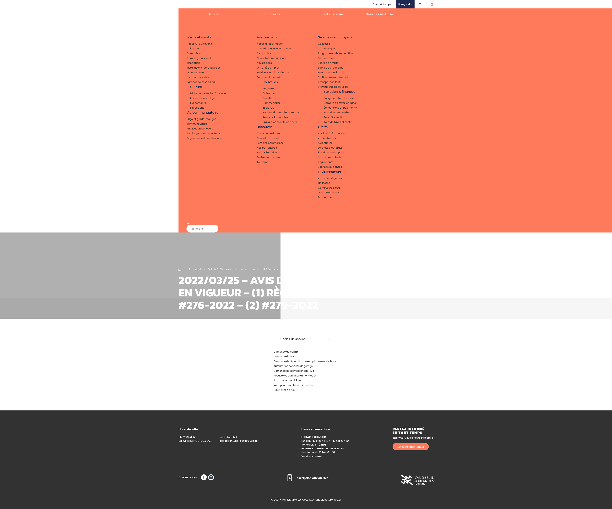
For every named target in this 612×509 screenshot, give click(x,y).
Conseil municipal (268, 138)
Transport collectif (330, 82)
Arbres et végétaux (330, 178)
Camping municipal (199, 58)
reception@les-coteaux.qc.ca (239, 441)
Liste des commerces (270, 143)
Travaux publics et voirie (333, 87)
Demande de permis (286, 352)
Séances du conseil (268, 77)
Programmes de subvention (335, 53)
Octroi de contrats (329, 157)
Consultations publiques (272, 58)
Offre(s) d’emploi (382, 4)
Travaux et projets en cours (279, 122)
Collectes (324, 44)
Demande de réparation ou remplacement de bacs (305, 361)
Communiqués (271, 103)
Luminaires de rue (284, 390)
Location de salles (198, 77)
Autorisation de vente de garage (293, 366)
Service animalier (328, 63)
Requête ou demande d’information (295, 375)
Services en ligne (379, 14)
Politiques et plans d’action (273, 72)
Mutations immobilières (338, 112)
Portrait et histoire (268, 157)
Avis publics (264, 53)
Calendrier (420, 4)
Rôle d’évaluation (334, 117)
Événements (198, 103)
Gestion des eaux (328, 192)
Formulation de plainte (287, 380)
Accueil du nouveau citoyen (274, 48)
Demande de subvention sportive (294, 371)
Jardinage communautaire (203, 133)
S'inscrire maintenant (410, 447)
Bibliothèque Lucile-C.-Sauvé (208, 93)
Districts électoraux (330, 148)
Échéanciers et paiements (340, 108)
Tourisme (262, 162)
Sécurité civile (326, 58)
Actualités (268, 88)
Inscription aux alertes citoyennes (294, 385)
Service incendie (328, 72)
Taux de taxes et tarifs (337, 122)
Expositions (197, 108)
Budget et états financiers (340, 98)
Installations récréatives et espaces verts (203, 70)
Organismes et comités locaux (206, 138)
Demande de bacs (285, 356)
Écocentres (325, 197)
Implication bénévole (200, 128)
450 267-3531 (228, 437)
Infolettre (268, 108)
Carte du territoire (268, 133)
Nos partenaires (267, 148)
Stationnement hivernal (333, 77)
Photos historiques (268, 152)
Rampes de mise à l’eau (201, 82)
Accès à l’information (270, 44)
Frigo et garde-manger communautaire (201, 121)
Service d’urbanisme (330, 68)
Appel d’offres (327, 138)
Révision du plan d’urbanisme (280, 112)
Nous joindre (405, 4)
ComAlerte (269, 98)
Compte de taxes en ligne (340, 103)
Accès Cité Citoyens (199, 44)
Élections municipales (331, 152)
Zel (339, 500)
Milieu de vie (333, 14)
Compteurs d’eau (329, 188)
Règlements (325, 162)
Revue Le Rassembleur (276, 117)
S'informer (273, 14)
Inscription (193, 63)
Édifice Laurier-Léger (203, 98)
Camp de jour (195, 53)
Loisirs (214, 14)
